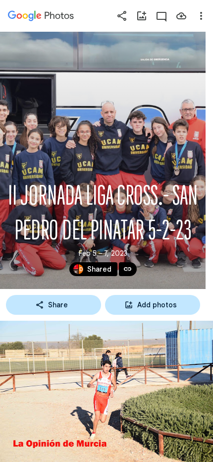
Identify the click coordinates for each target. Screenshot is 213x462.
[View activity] (161, 16)
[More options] (201, 16)
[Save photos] (181, 16)
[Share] (122, 16)
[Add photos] (142, 16)
